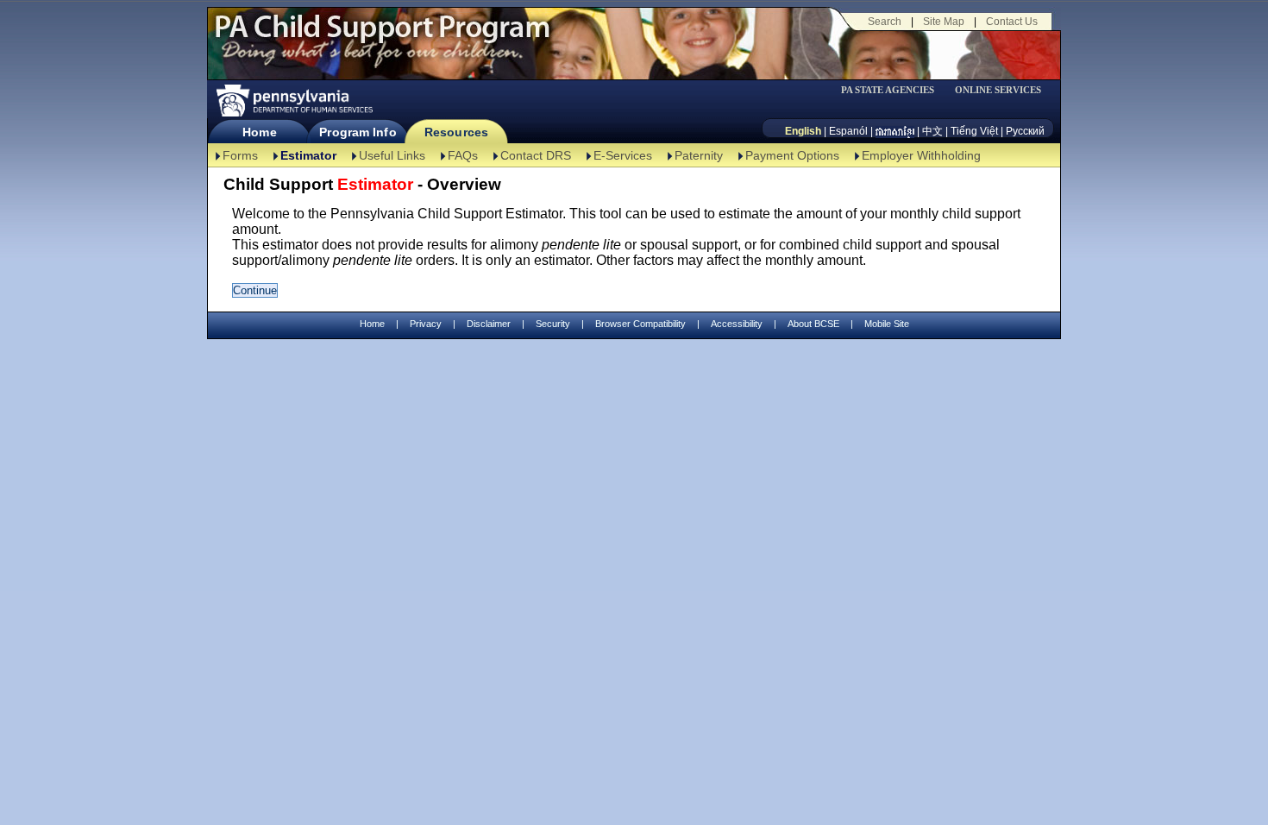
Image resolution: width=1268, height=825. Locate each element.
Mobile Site (886, 323)
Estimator (308, 155)
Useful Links (392, 155)
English (803, 131)
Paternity (699, 155)
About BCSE (813, 323)
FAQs (463, 155)
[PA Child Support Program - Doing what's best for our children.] (382, 37)
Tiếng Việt (974, 131)
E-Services (622, 155)
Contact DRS (535, 155)
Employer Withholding (921, 155)
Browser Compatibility (640, 323)
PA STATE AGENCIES (887, 90)
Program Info (357, 132)
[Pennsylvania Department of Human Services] (293, 100)
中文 (932, 131)
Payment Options (792, 155)
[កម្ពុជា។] (895, 131)
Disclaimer (489, 323)
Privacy (426, 324)
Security (553, 323)
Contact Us (1012, 22)
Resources (456, 132)
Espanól (848, 131)
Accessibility (737, 323)
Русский (1025, 131)
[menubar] (893, 90)
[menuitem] (893, 90)
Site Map (943, 22)
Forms (240, 155)
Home (259, 132)
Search (884, 22)
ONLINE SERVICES (998, 90)
